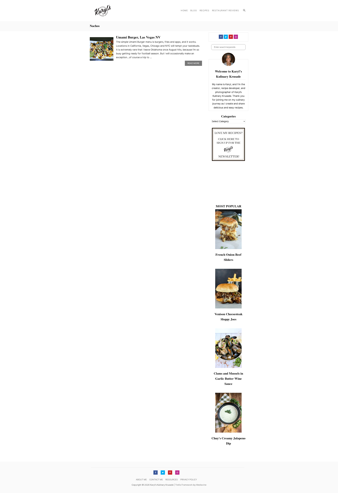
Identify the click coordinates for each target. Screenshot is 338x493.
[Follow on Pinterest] (230, 37)
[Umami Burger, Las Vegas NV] (101, 50)
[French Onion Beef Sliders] (228, 229)
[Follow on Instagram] (235, 37)
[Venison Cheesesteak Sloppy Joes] (228, 288)
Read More (194, 64)
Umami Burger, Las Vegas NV (138, 37)
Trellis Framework (184, 485)
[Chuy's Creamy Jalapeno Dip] (228, 413)
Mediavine (201, 485)
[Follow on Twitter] (225, 37)
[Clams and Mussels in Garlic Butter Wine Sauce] (228, 348)
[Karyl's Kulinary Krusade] (113, 10)
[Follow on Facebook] (221, 37)
